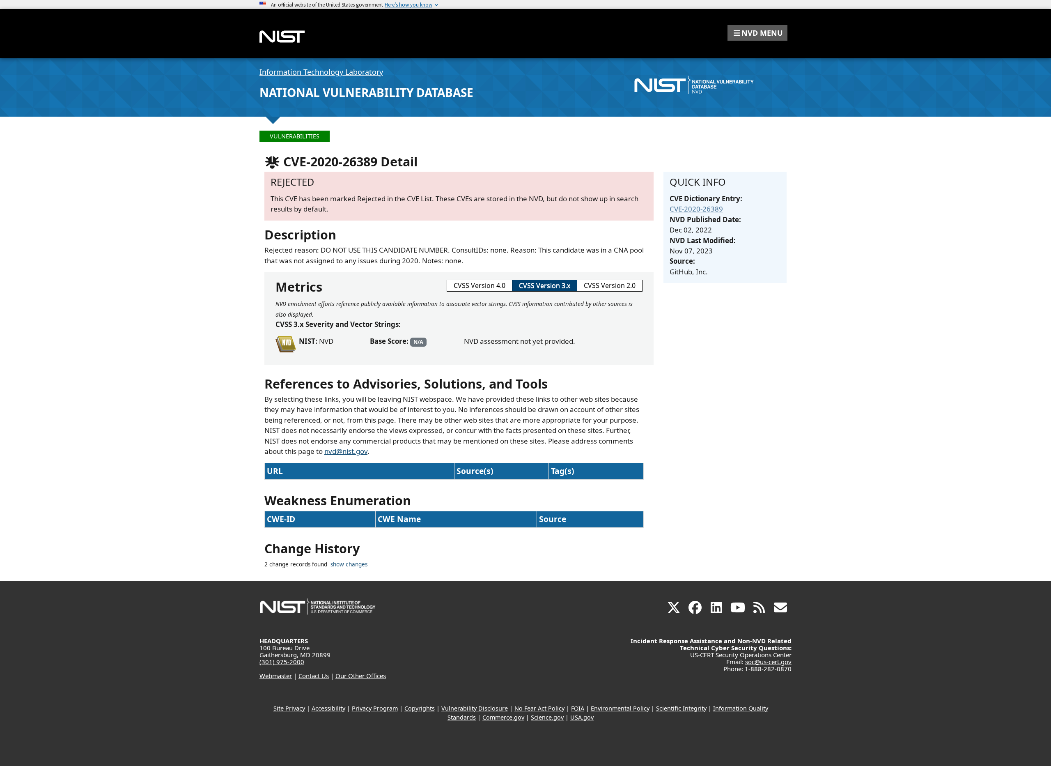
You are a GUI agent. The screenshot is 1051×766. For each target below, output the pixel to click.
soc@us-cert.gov (768, 662)
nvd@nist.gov (345, 451)
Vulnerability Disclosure (474, 708)
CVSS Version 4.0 (479, 285)
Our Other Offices (360, 676)
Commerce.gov (503, 717)
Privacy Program (375, 708)
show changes (348, 564)
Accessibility (328, 708)
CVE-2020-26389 (696, 209)
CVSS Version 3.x (544, 285)
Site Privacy (289, 708)
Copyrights (419, 708)
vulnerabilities (294, 136)
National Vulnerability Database (366, 92)
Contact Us (313, 676)
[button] (757, 33)
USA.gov (582, 717)
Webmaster (275, 676)
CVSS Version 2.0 (610, 285)
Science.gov (547, 717)
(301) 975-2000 (281, 662)
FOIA (577, 708)
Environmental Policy (620, 708)
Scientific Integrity (681, 708)
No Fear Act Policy (539, 708)
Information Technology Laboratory (321, 72)
